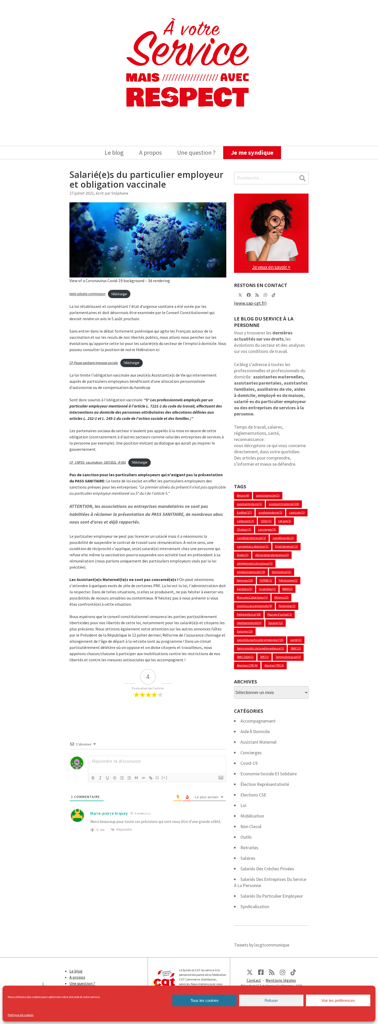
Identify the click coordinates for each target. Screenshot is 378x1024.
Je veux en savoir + (271, 267)
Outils (246, 837)
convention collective (252, 546)
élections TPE (247, 665)
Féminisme (288, 580)
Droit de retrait (286, 546)
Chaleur (244, 529)
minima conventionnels (254, 606)
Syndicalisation (254, 906)
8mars (243, 495)
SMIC (296, 648)
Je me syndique (252, 153)
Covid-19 (248, 763)
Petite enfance (249, 614)
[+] (164, 777)
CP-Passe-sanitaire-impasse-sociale (93, 363)
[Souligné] (107, 778)
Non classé (251, 826)
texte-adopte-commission (87, 294)
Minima (281, 597)
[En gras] (93, 778)
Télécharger (119, 294)
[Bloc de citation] (136, 778)
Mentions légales (281, 980)
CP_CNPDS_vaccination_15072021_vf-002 (97, 462)
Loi (243, 805)
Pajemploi (287, 606)
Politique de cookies (20, 1015)
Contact (254, 980)
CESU (266, 521)
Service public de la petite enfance (260, 648)
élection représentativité (264, 784)
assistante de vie (249, 504)
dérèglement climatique (255, 563)
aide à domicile (268, 495)
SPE (264, 657)
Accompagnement (258, 721)
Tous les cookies (205, 1000)
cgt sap (284, 521)
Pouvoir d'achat (279, 614)
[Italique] (100, 778)
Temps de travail (288, 657)
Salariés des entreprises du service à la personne (270, 882)
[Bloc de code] (143, 778)
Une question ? (196, 153)
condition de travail (251, 538)
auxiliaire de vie (270, 512)
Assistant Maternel (258, 742)
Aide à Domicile (255, 731)
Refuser (271, 1000)
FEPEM (266, 580)
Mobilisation (252, 816)
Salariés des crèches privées (267, 869)
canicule (296, 512)
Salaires (245, 631)
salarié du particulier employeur (260, 640)
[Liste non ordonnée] (129, 778)
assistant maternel (284, 504)
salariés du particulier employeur (271, 896)
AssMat (244, 512)
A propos (150, 153)
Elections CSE (253, 795)
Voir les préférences (338, 1000)
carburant (245, 521)
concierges (267, 529)
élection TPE (274, 665)
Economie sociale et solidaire (268, 774)
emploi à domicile (251, 572)
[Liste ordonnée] (121, 778)
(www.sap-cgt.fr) (250, 303)
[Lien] (150, 778)
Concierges (251, 753)
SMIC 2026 (245, 657)
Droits (242, 555)
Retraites (249, 848)
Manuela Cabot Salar (252, 597)
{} (157, 777)
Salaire (275, 623)
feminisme (281, 572)
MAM (287, 589)
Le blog (114, 153)
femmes (245, 580)
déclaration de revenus (272, 555)
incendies (267, 589)
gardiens (244, 589)
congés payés (283, 538)
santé (295, 640)
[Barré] (114, 778)
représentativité (249, 623)
